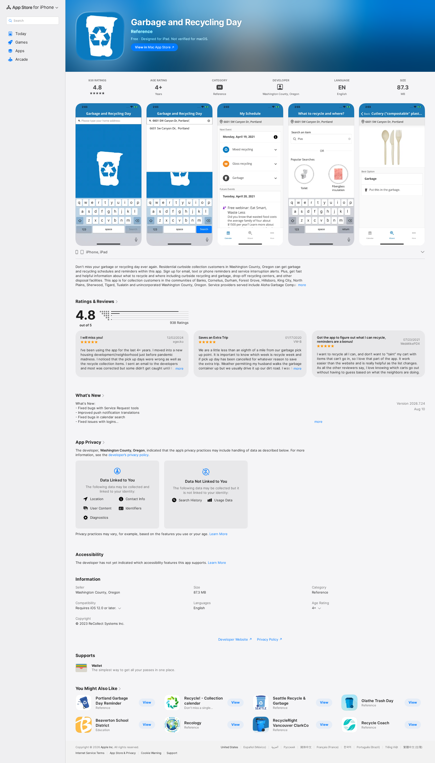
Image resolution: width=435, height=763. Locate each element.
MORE (179, 368)
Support (172, 753)
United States (229, 747)
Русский (289, 747)
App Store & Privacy (123, 753)
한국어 (347, 747)
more (302, 285)
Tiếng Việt (391, 747)
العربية (274, 747)
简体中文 (305, 747)
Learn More (218, 534)
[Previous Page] (70, 354)
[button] (33, 34)
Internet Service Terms (90, 753)
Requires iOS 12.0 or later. (96, 608)
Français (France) (328, 747)
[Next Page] (429, 354)
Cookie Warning (151, 753)
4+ (314, 608)
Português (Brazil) (368, 747)
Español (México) (254, 747)
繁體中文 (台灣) (412, 747)
